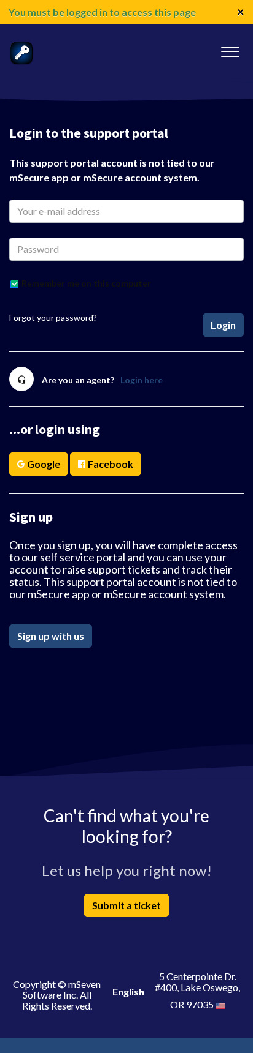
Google (43, 464)
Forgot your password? (53, 317)
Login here (141, 380)
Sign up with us (50, 636)
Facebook (110, 464)
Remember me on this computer (86, 283)
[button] (230, 48)
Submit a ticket (126, 905)
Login (223, 325)
